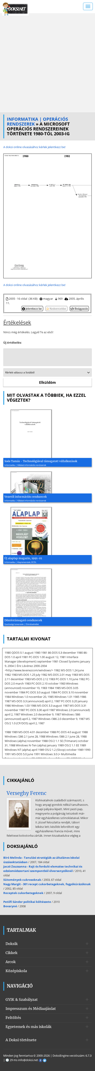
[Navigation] (88, 6)
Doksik (12, 943)
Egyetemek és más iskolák (28, 1026)
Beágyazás (81, 308)
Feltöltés (13, 1017)
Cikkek (11, 953)
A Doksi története (21, 1040)
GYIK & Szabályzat (22, 999)
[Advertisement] (47, 62)
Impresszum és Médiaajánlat (31, 1008)
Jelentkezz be (33, 308)
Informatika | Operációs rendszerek (37, 121)
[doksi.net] (15, 8)
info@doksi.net (28, 1060)
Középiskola (16, 971)
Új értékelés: (12, 342)
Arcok (11, 962)
